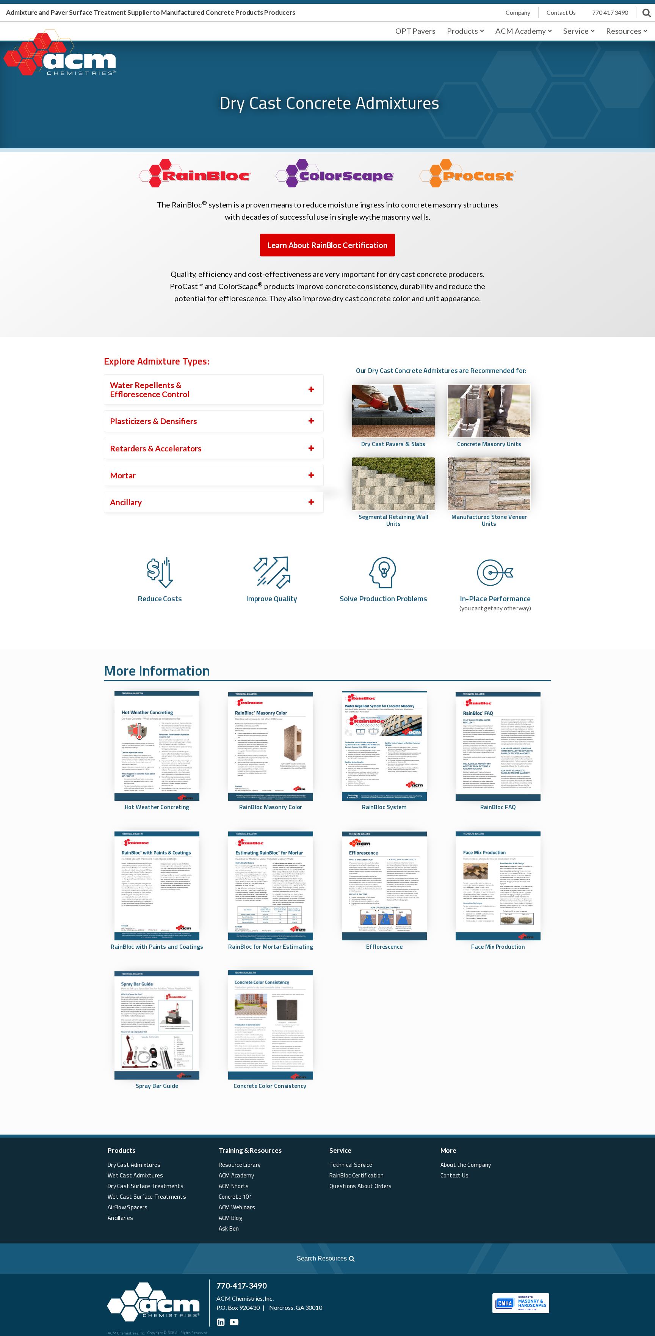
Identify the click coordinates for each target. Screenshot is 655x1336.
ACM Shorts (234, 1186)
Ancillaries (120, 1217)
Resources (623, 30)
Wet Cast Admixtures (135, 1175)
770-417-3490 (241, 1285)
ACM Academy (520, 30)
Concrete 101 (235, 1196)
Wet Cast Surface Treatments (147, 1196)
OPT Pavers (415, 30)
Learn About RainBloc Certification (327, 245)
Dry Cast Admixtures (134, 1164)
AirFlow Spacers (128, 1207)
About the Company (465, 1164)
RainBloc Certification (356, 1175)
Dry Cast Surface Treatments (145, 1186)
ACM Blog (230, 1217)
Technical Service (350, 1164)
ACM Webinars (237, 1207)
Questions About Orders (360, 1186)
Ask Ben (229, 1228)
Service (575, 30)
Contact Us (454, 1175)
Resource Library (240, 1164)
